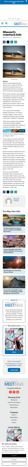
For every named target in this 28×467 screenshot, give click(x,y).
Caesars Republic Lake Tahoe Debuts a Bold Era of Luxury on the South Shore (13, 250)
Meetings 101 (14, 400)
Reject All (14, 463)
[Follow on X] (10, 392)
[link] (4, 42)
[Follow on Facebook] (14, 392)
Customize (14, 459)
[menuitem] (2, 23)
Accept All (14, 455)
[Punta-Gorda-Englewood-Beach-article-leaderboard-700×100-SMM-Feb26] (14, 132)
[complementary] (14, 454)
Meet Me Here (14, 407)
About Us (14, 415)
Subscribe (14, 420)
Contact (14, 422)
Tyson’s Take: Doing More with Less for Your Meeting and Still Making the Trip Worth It (13, 291)
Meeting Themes (14, 405)
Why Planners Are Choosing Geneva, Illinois (12, 271)
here (20, 319)
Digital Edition (14, 417)
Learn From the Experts (14, 402)
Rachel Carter (8, 37)
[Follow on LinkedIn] (17, 392)
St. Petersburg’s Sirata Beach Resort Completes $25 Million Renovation (13, 229)
